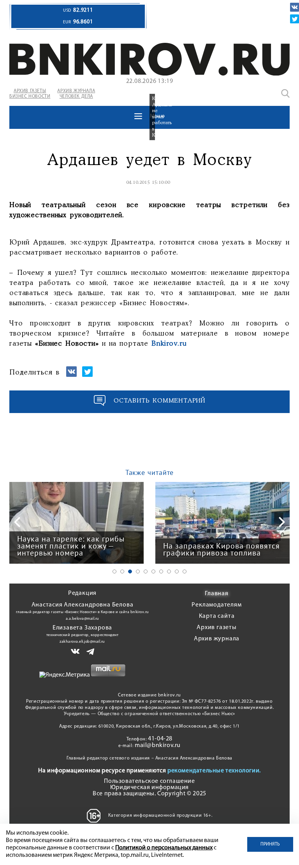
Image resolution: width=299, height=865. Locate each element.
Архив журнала (216, 639)
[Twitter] (294, 18)
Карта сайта (217, 616)
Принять (270, 844)
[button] (114, 571)
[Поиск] (285, 93)
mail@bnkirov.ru (158, 745)
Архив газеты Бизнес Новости (29, 94)
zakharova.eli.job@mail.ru (82, 642)
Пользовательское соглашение (149, 781)
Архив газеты (217, 627)
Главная (217, 594)
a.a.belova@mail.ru (82, 619)
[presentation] (17, 522)
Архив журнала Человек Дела (76, 94)
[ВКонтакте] (294, 7)
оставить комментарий (160, 401)
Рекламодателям (216, 605)
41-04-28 (160, 739)
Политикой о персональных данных (164, 848)
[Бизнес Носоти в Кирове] (149, 74)
